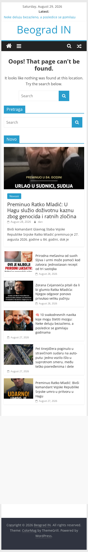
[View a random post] (79, 46)
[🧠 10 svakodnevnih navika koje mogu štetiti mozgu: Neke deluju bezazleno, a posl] (18, 312)
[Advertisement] (44, 460)
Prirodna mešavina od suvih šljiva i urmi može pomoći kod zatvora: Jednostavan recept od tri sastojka (57, 262)
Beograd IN (44, 29)
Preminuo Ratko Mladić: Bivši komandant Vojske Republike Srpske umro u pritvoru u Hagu (57, 389)
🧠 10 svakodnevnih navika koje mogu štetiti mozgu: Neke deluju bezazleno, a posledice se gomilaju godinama (43, 18)
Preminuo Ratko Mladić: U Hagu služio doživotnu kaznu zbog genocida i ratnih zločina (41, 210)
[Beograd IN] (9, 46)
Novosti (14, 196)
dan (40, 222)
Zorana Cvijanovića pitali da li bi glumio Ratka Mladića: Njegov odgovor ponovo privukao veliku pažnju (57, 292)
